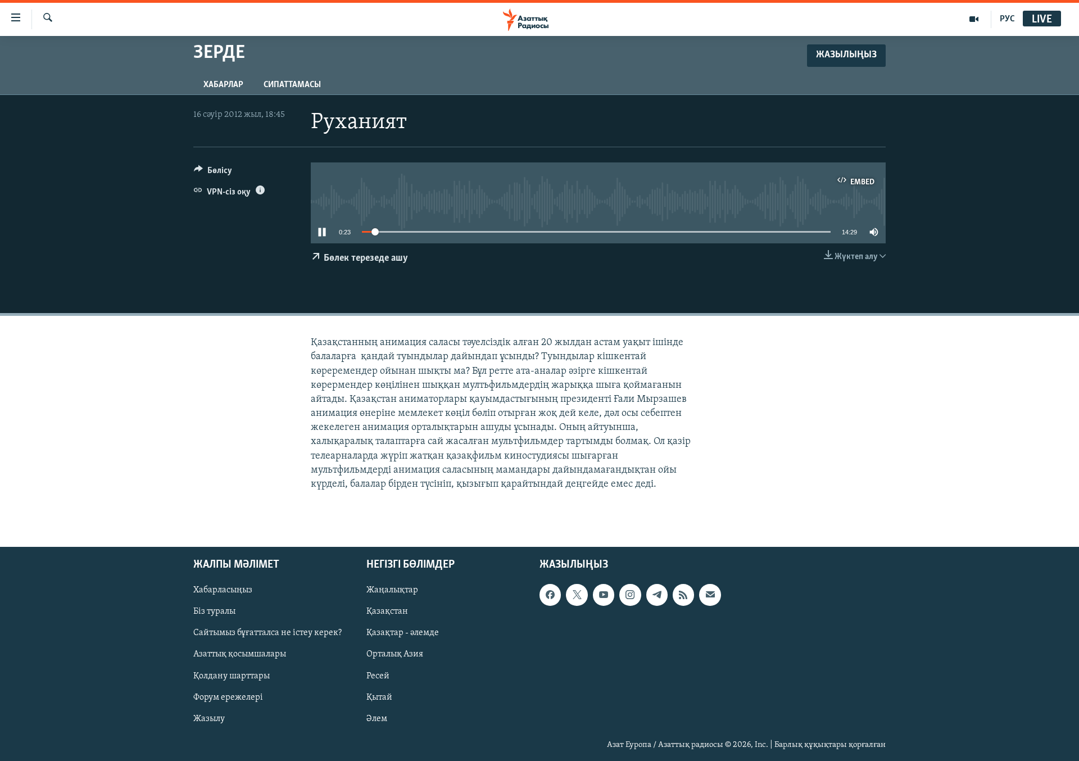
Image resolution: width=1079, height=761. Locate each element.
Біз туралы (214, 612)
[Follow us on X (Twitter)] (576, 595)
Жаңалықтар (392, 590)
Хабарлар (223, 84)
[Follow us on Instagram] (630, 595)
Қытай (379, 697)
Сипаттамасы (292, 84)
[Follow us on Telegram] (657, 595)
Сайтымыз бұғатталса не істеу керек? (267, 633)
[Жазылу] (709, 595)
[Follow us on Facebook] (550, 595)
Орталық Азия (394, 654)
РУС (1007, 19)
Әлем (376, 718)
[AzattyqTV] (974, 19)
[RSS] (683, 595)
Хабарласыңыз (222, 590)
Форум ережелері (228, 697)
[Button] (213, 173)
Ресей (377, 676)
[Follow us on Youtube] (603, 595)
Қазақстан (387, 612)
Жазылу (209, 718)
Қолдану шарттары (231, 676)
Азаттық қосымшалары (239, 654)
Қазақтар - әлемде (402, 633)
